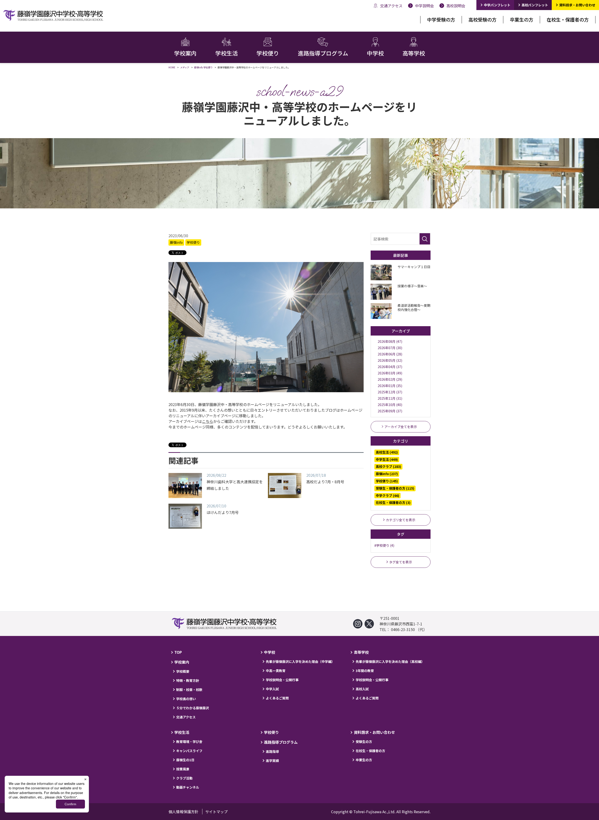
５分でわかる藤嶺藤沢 (192, 707)
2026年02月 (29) (390, 379)
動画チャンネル (187, 787)
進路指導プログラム (281, 742)
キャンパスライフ (189, 750)
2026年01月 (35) (390, 385)
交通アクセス (186, 717)
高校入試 (362, 689)
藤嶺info (176, 242)
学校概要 (182, 671)
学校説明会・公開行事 (282, 679)
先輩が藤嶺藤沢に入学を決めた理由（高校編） (390, 661)
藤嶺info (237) (387, 473)
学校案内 (181, 662)
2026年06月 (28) (390, 354)
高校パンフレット (535, 5)
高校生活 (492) (387, 452)
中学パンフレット (497, 5)
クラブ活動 (184, 778)
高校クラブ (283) (388, 466)
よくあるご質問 (277, 698)
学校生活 (181, 732)
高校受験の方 (482, 19)
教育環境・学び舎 (189, 741)
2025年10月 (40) (390, 404)
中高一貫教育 (275, 670)
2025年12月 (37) (390, 392)
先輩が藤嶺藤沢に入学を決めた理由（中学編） (300, 661)
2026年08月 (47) (390, 341)
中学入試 (272, 689)
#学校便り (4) (384, 545)
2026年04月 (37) (390, 366)
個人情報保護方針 (183, 811)
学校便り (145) (387, 481)
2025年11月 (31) (390, 398)
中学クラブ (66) (387, 495)
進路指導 (272, 751)
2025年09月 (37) (390, 411)
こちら (207, 421)
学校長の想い (186, 698)
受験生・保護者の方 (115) (395, 488)
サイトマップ (216, 811)
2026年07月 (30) (390, 347)
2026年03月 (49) (390, 373)
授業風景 (182, 769)
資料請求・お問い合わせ (577, 5)
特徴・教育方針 (187, 680)
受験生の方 (364, 741)
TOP (178, 652)
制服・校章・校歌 (189, 689)
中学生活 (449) (387, 459)
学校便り (193, 242)
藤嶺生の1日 (185, 759)
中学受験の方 (441, 19)
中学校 (269, 652)
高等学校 (361, 652)
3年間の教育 (365, 670)
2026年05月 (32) (390, 360)
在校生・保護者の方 (568, 19)
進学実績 (272, 760)
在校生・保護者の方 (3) (393, 502)
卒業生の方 (521, 19)
